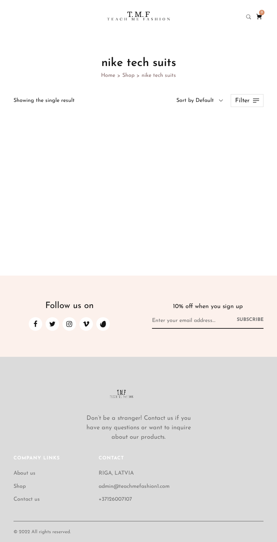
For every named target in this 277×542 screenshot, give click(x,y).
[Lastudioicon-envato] (103, 324)
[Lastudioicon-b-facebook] (35, 324)
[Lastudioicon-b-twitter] (52, 324)
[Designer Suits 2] (53, 159)
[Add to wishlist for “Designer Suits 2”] (82, 128)
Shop (128, 75)
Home (108, 75)
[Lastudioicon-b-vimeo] (86, 324)
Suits (19, 212)
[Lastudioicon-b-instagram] (69, 324)
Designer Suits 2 (37, 221)
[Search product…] (248, 17)
